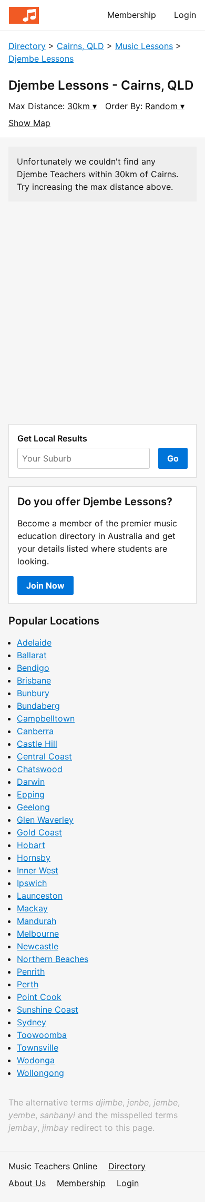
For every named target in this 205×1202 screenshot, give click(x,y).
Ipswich (32, 883)
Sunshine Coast (47, 1009)
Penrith (31, 971)
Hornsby (33, 857)
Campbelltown (46, 718)
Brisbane (34, 680)
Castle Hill (37, 743)
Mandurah (36, 921)
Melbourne (38, 933)
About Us (27, 1183)
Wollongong (40, 1073)
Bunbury (33, 693)
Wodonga (36, 1060)
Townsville (37, 1047)
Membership (131, 14)
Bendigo (33, 667)
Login (185, 14)
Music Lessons (144, 46)
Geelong (33, 807)
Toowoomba (42, 1035)
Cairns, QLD (80, 46)
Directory (27, 46)
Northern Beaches (52, 959)
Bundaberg (38, 705)
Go (173, 458)
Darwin (31, 781)
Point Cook (39, 997)
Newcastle (37, 946)
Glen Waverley (45, 819)
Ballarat (32, 655)
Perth (27, 984)
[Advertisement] (102, 313)
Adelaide (34, 642)
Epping (31, 794)
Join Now (45, 585)
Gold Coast (39, 832)
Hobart (31, 845)
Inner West (37, 870)
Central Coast (44, 756)
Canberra (35, 731)
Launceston (40, 895)
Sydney (31, 1022)
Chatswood (40, 769)
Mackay (32, 908)
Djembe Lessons (41, 58)
